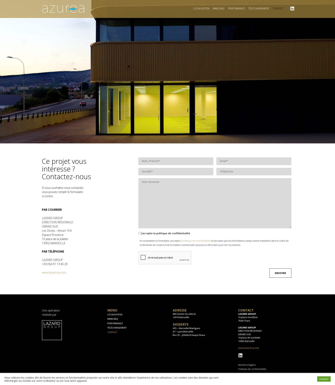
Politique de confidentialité (252, 369)
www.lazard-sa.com (54, 272)
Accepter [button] (324, 378)
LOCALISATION (201, 8)
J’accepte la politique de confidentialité (165, 233)
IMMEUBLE (219, 8)
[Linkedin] (292, 8)
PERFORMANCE (236, 8)
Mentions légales (247, 364)
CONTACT (278, 8)
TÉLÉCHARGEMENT (258, 8)
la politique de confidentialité (195, 240)
